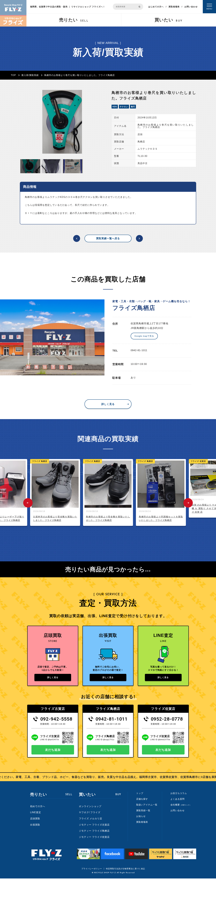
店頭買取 (35, 818)
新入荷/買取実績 (30, 75)
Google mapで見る (144, 336)
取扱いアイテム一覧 (146, 804)
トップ (139, 793)
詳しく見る (108, 404)
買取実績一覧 (143, 810)
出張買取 (35, 824)
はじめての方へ (156, 6)
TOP (13, 75)
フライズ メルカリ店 (90, 818)
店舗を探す (142, 799)
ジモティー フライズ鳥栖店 (94, 831)
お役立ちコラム (178, 793)
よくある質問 (177, 799)
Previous (28, 503)
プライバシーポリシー (91, 869)
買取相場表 (174, 6)
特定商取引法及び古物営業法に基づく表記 (125, 869)
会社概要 (180, 804)
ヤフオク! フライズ (89, 812)
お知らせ (141, 816)
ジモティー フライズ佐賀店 (94, 837)
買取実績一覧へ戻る (108, 238)
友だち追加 (53, 749)
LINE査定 (35, 812)
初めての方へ (37, 806)
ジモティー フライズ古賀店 (94, 824)
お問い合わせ (191, 6)
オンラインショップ (90, 806)
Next (188, 503)
